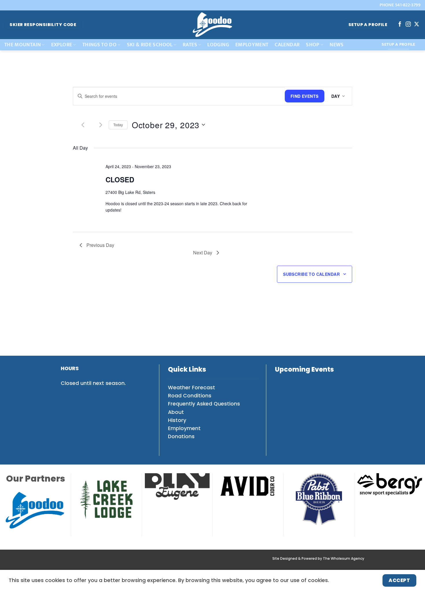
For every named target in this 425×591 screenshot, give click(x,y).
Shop (312, 45)
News (336, 45)
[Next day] (100, 124)
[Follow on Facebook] (399, 24)
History (177, 420)
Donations (181, 436)
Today (118, 124)
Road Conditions (189, 395)
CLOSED (120, 179)
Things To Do (99, 45)
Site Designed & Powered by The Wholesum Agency (318, 558)
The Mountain (22, 45)
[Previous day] (83, 124)
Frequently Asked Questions (204, 403)
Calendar (287, 45)
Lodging (218, 45)
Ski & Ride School (150, 45)
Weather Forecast (191, 387)
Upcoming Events (304, 369)
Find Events (305, 96)
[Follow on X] (416, 24)
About (176, 412)
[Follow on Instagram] (408, 24)
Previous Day (100, 245)
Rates (190, 45)
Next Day (202, 252)
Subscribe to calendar (311, 274)
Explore (61, 45)
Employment (252, 45)
